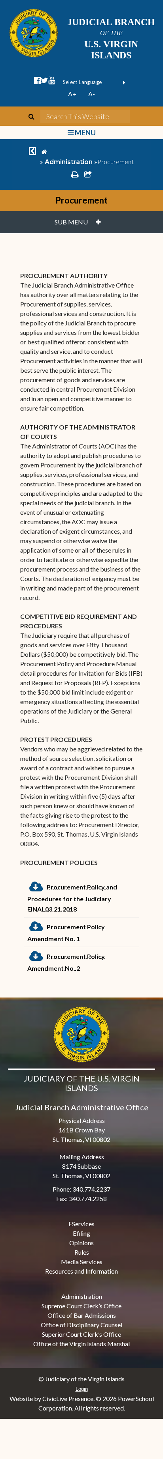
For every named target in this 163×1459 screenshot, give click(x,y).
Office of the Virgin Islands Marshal (81, 1343)
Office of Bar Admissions (81, 1315)
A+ (72, 93)
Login (82, 1389)
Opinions (81, 1242)
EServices (81, 1223)
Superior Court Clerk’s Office (81, 1334)
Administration (69, 162)
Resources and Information (81, 1271)
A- (91, 93)
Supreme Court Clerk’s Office (81, 1306)
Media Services (81, 1261)
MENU (84, 132)
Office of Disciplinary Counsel (81, 1324)
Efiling (81, 1233)
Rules (81, 1252)
